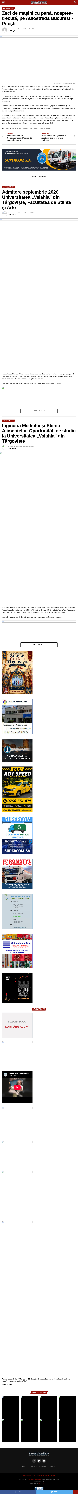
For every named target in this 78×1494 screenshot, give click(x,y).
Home (24, 1467)
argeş (26, 128)
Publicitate (43, 1467)
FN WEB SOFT (43, 1484)
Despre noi (32, 1467)
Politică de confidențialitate (46, 1475)
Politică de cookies (29, 1475)
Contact (53, 1467)
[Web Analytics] (39, 1489)
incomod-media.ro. (35, 1480)
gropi (43, 128)
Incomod (13, 215)
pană (49, 128)
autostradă (34, 128)
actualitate (17, 128)
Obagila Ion (14, 31)
